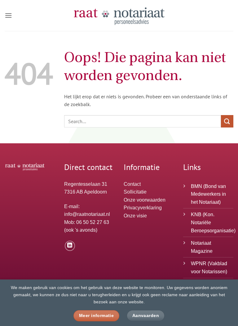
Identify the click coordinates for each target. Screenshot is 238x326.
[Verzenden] (227, 121)
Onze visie (135, 215)
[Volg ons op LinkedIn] (70, 246)
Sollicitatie (135, 191)
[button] (8, 15)
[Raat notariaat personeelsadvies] (119, 15)
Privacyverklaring (143, 207)
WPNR (198, 263)
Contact (132, 184)
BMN (196, 186)
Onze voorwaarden (144, 200)
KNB (196, 214)
